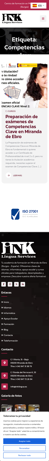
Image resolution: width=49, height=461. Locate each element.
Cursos (12, 111)
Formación (9, 324)
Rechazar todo (24, 455)
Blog (6, 329)
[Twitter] (16, 284)
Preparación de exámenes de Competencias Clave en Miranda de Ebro (23, 126)
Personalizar (24, 448)
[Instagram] (10, 284)
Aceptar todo (24, 441)
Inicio (6, 302)
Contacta (8, 335)
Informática (9, 313)
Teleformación (11, 340)
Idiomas (7, 307)
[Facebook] (3, 284)
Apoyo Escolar (11, 318)
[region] (24, 436)
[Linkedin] (23, 284)
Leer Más (17, 175)
